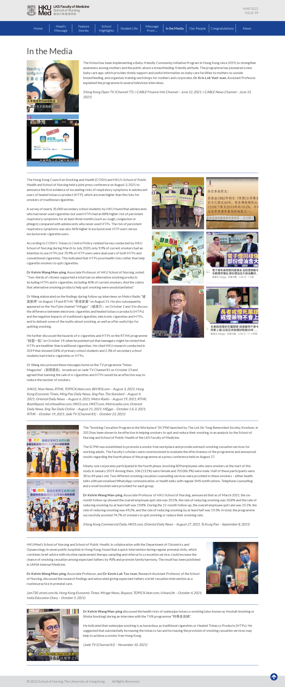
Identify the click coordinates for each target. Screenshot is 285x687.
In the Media (175, 28)
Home (38, 28)
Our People (197, 28)
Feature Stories (83, 28)
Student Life (129, 28)
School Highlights (106, 28)
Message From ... (152, 28)
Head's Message (60, 28)
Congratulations (222, 28)
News (247, 28)
